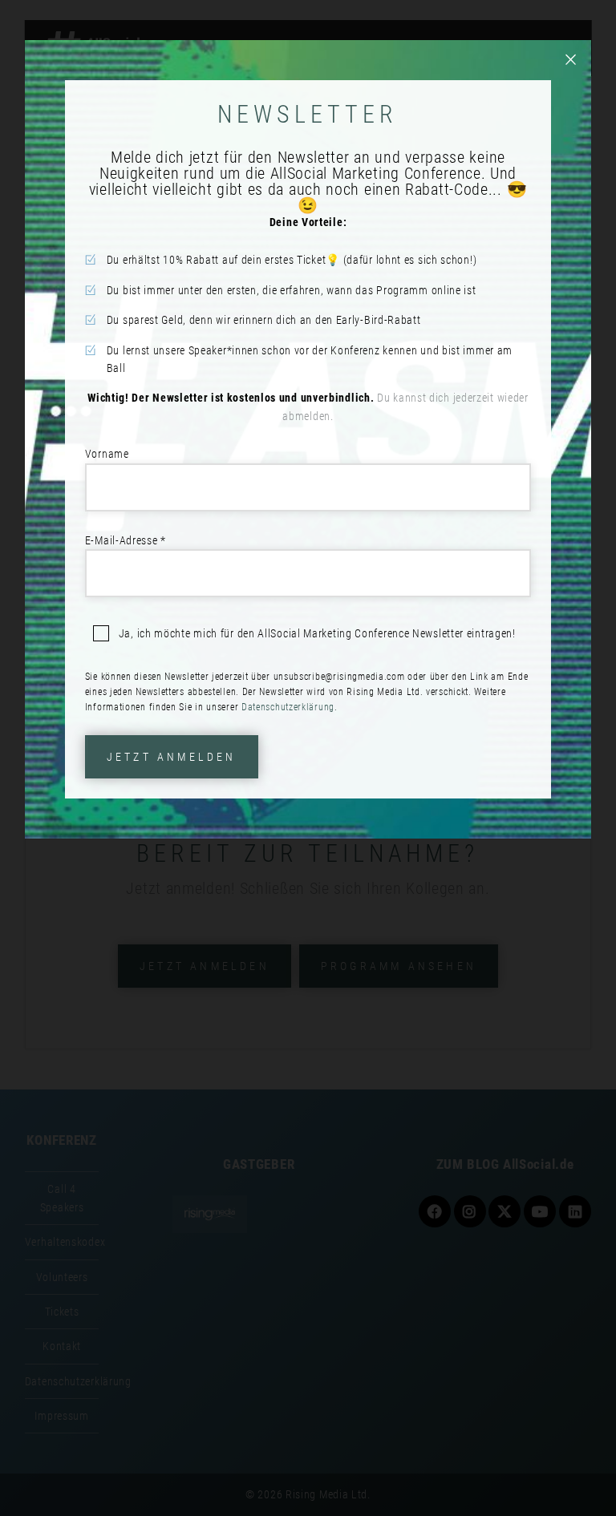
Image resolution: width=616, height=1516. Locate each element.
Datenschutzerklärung (287, 707)
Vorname (107, 453)
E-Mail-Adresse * (125, 540)
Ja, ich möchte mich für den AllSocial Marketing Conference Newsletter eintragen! (317, 633)
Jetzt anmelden (172, 756)
